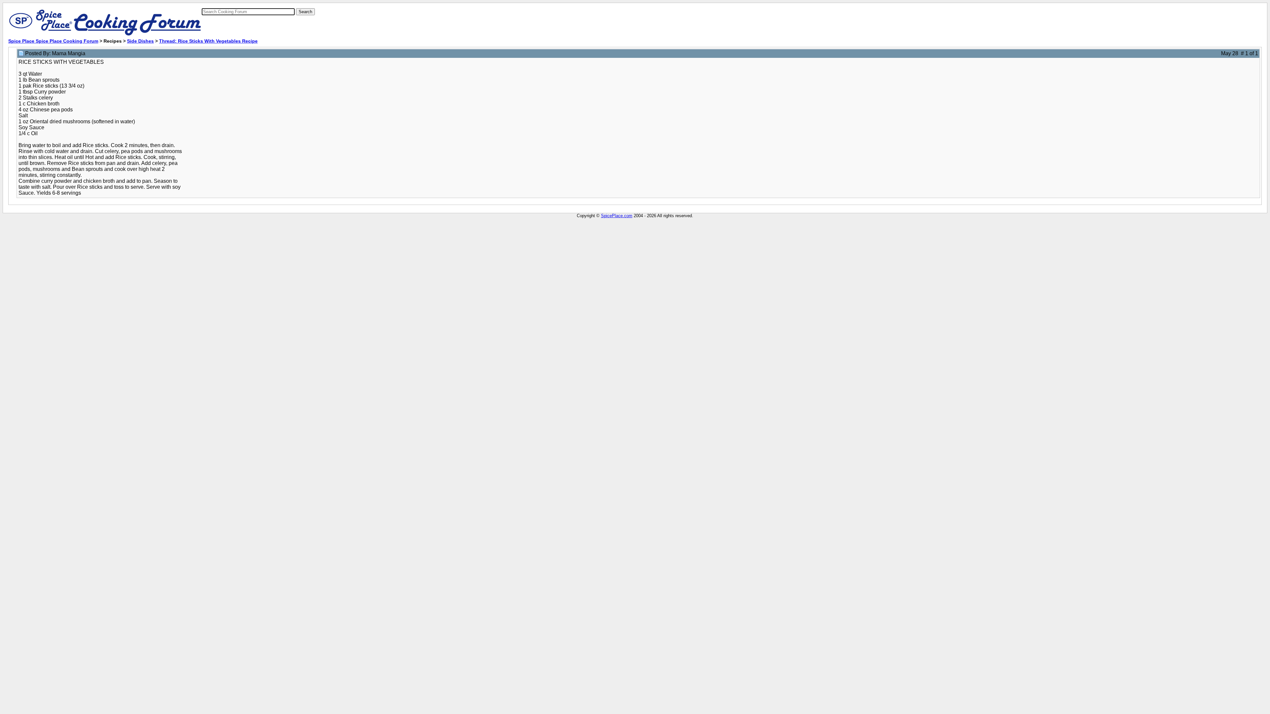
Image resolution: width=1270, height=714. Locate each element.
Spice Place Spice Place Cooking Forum (53, 41)
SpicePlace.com (616, 215)
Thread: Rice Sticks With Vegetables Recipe (208, 41)
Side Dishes (140, 41)
